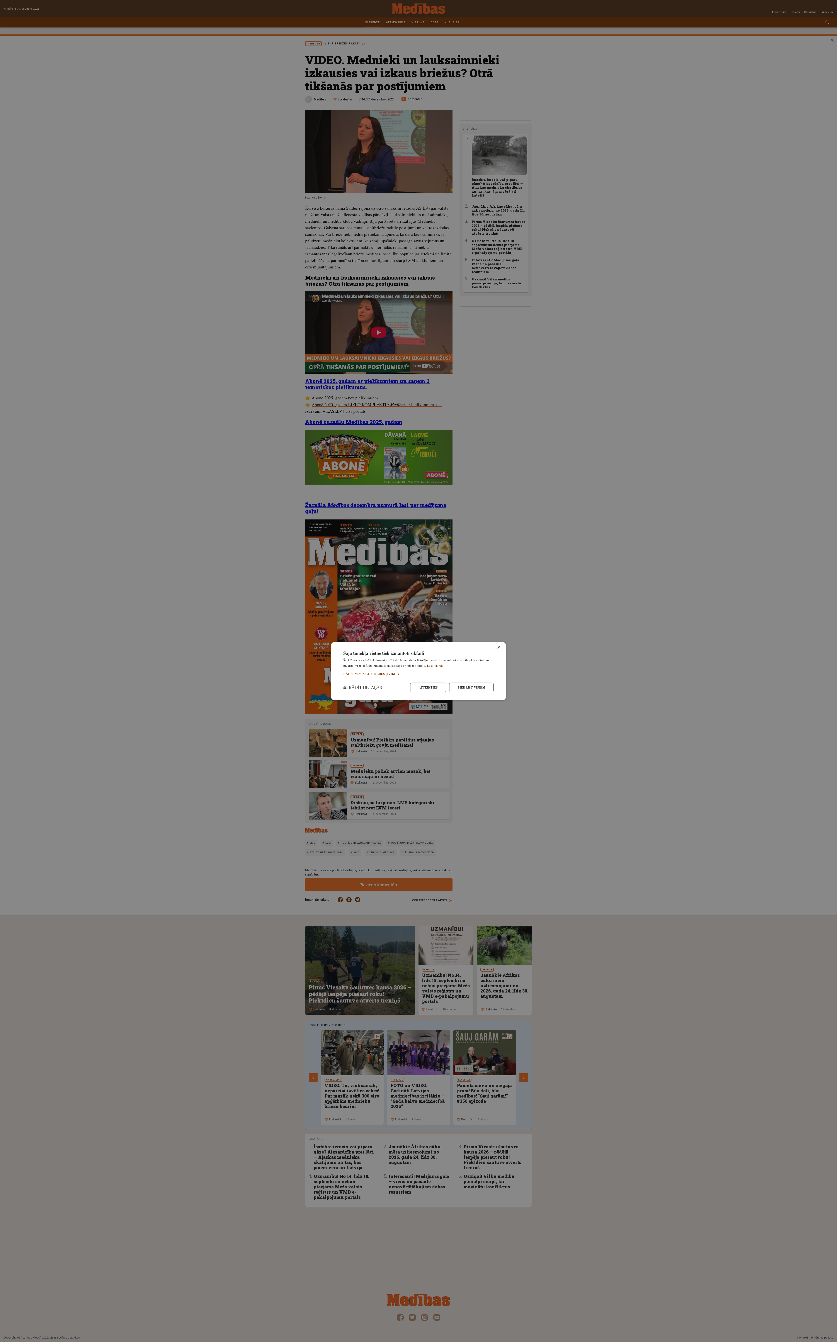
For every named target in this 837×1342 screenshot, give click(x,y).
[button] (418, 673)
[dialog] (418, 671)
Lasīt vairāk (435, 665)
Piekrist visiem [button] (471, 687)
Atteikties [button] (428, 687)
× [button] (498, 647)
